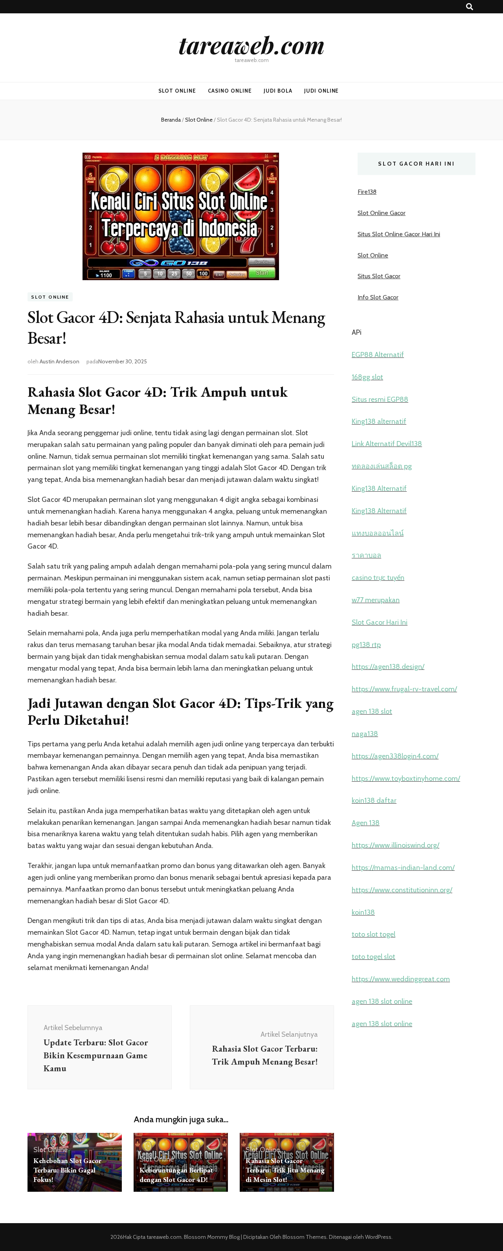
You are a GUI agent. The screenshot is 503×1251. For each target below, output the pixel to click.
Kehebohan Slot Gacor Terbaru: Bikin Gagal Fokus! (67, 1170)
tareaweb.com (251, 44)
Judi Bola (278, 91)
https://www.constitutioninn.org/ (402, 890)
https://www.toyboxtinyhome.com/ (406, 778)
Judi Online (321, 91)
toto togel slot (373, 956)
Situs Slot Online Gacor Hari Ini (399, 234)
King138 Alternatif (379, 488)
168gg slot (367, 377)
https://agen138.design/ (388, 666)
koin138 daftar (374, 800)
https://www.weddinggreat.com (401, 979)
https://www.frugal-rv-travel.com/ (404, 689)
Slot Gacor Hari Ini (380, 622)
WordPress (378, 1236)
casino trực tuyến (378, 577)
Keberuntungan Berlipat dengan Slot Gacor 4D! (176, 1174)
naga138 (365, 733)
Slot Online (177, 91)
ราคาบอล (366, 555)
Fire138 (367, 191)
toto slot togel (373, 934)
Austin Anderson (59, 361)
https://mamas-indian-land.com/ (403, 867)
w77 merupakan (376, 600)
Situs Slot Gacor (379, 276)
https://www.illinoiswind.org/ (395, 845)
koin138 (363, 912)
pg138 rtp (366, 644)
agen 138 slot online (382, 1001)
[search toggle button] (469, 7)
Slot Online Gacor (382, 213)
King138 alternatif (379, 421)
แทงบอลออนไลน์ (378, 533)
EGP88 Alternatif (378, 354)
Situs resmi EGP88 (380, 399)
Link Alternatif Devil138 (387, 443)
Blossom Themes (304, 1236)
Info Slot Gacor (378, 297)
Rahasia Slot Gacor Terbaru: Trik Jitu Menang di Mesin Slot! (285, 1170)
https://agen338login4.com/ (395, 756)
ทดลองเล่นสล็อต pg (382, 466)
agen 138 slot (372, 711)
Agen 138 (366, 823)
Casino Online (230, 91)
